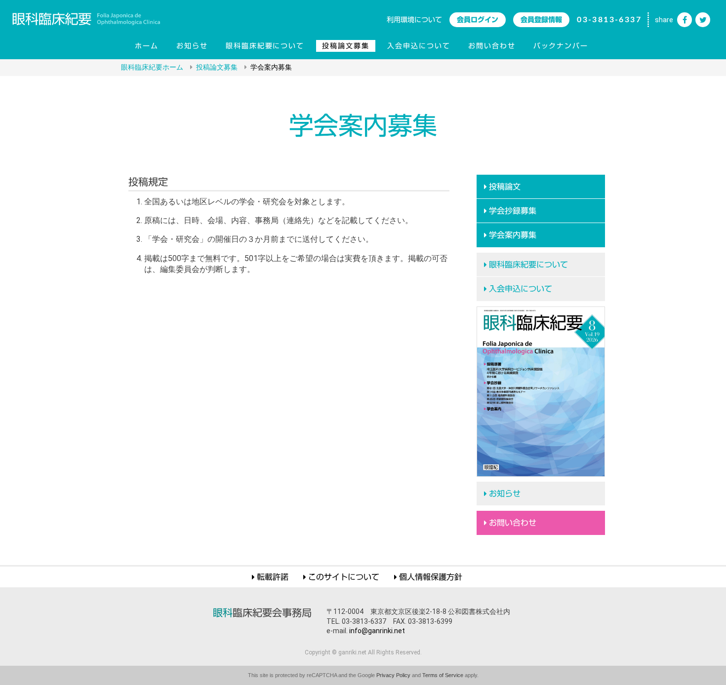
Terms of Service (442, 675)
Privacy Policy (393, 675)
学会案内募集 (512, 235)
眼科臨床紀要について (265, 45)
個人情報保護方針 (430, 577)
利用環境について (414, 19)
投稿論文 (505, 186)
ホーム (147, 45)
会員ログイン (477, 19)
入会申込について (418, 45)
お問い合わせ (492, 45)
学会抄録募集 (512, 211)
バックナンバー (561, 45)
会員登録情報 (541, 19)
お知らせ (192, 45)
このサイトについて (343, 577)
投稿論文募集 (345, 45)
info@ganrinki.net (377, 631)
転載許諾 (272, 577)
